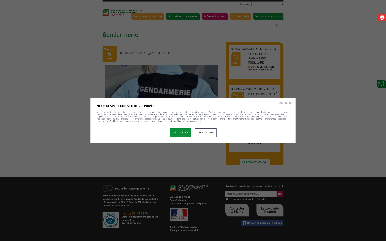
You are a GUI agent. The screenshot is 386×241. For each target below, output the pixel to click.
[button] (382, 17)
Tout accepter (180, 133)
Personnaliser (205, 133)
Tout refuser (285, 102)
